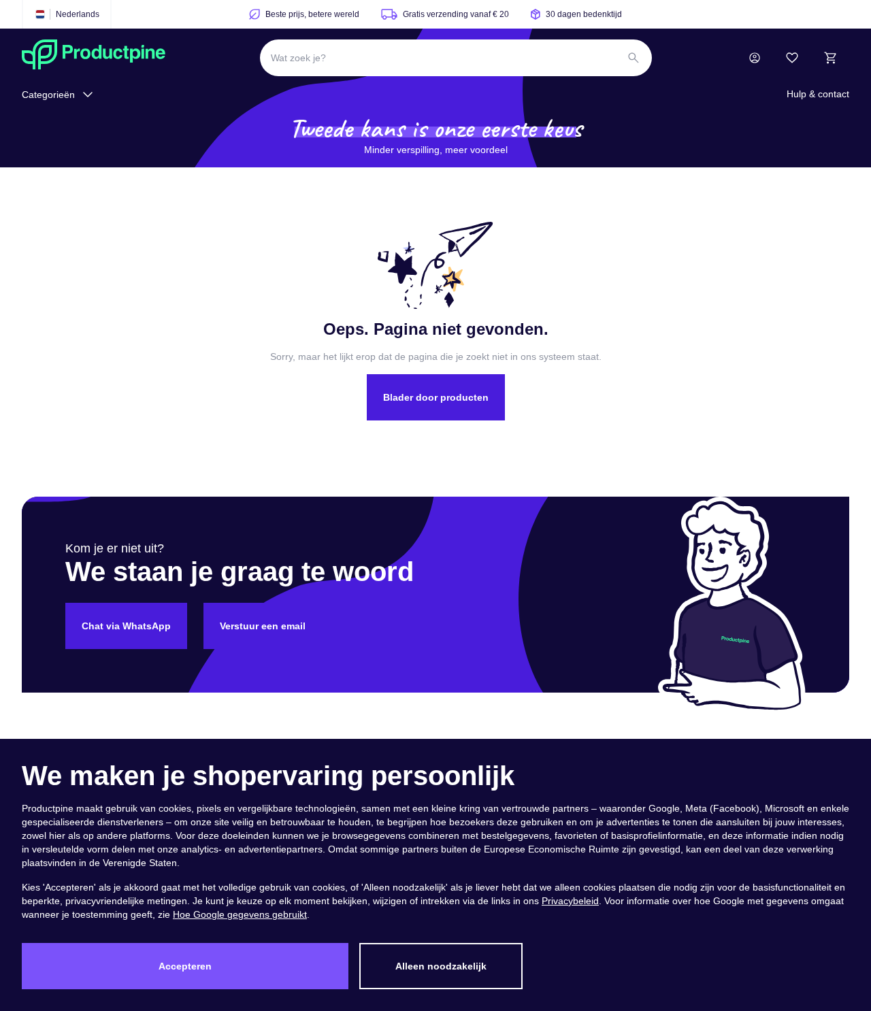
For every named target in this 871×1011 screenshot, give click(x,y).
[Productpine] (93, 58)
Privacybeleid (570, 900)
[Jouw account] (754, 58)
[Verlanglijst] (792, 58)
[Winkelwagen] (830, 58)
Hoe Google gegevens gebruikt (240, 914)
